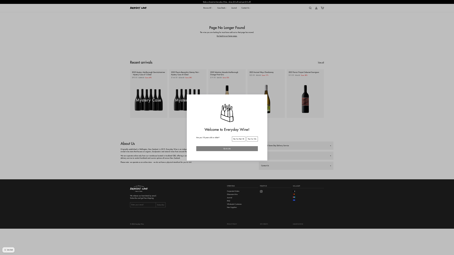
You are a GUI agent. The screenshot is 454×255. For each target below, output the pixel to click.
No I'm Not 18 (238, 139)
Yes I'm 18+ (252, 139)
